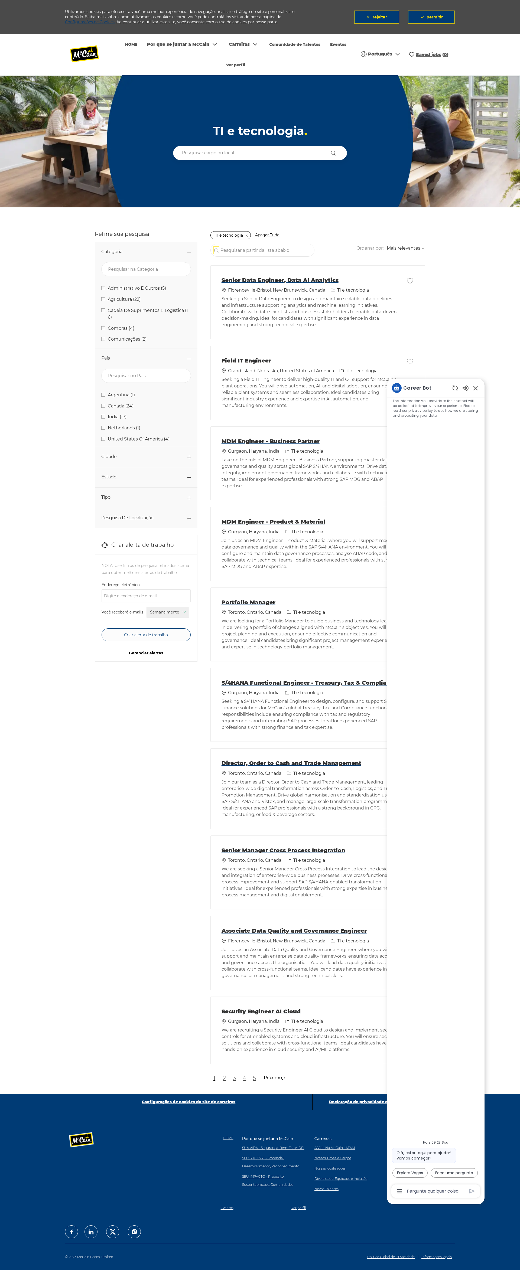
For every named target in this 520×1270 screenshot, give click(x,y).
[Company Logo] (88, 54)
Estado (108, 476)
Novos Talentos (326, 1189)
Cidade (109, 456)
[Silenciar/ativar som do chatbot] (465, 388)
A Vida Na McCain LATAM (334, 1148)
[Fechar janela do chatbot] (475, 388)
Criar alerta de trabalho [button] (146, 634)
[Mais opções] (399, 1191)
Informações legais (436, 1257)
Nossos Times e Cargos (332, 1158)
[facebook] (71, 1231)
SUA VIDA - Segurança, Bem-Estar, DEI (273, 1148)
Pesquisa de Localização (127, 517)
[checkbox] (410, 280)
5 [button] (254, 1078)
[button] (334, 153)
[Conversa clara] (455, 387)
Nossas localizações (330, 1168)
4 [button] (244, 1078)
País (105, 358)
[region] (436, 789)
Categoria (111, 251)
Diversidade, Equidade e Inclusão (340, 1179)
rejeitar (380, 17)
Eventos (338, 44)
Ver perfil (235, 65)
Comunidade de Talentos (294, 44)
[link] (146, 653)
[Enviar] (472, 1191)
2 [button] (224, 1078)
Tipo (105, 497)
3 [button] (234, 1078)
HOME (131, 44)
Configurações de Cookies (90, 21)
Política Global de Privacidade (391, 1257)
